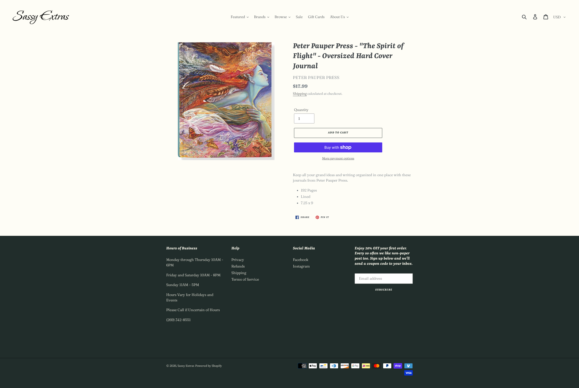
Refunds (238, 266)
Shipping (300, 93)
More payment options (338, 158)
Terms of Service (245, 279)
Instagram (301, 266)
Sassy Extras (186, 365)
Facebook (300, 259)
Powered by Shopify (208, 365)
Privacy (237, 259)
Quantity (301, 109)
